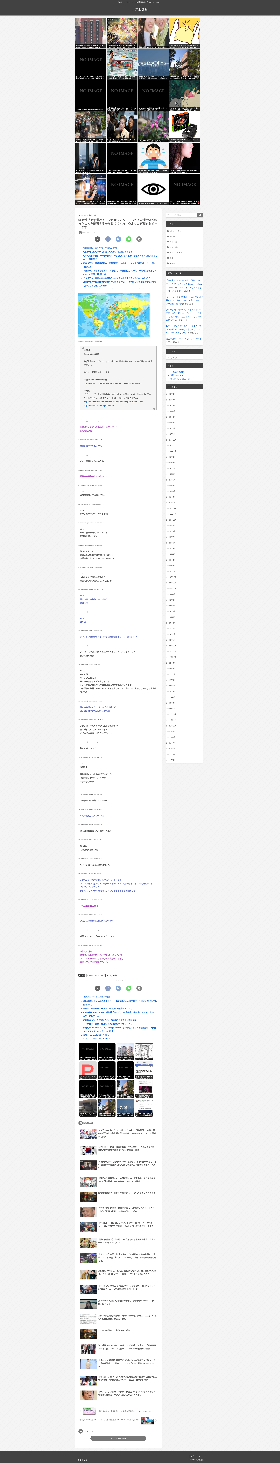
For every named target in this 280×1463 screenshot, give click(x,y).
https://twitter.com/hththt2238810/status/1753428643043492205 (113, 383)
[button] (139, 239)
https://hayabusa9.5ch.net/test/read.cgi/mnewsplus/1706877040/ (113, 402)
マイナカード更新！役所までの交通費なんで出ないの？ (107, 1024)
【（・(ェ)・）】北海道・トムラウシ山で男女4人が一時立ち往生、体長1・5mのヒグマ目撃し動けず (184, 300)
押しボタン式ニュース (180, 379)
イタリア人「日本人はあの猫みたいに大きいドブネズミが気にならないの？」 (117, 278)
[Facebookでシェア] (108, 239)
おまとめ (174, 357)
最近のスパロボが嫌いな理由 (96, 1035)
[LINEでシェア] (128, 239)
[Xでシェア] (97, 239)
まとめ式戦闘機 (177, 372)
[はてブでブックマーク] (118, 239)
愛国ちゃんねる (177, 375)
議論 (116, 975)
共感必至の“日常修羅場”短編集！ (97, 997)
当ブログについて (197, 1456)
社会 (109, 975)
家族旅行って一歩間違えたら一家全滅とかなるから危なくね (109, 1020)
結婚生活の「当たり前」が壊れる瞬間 (100, 248)
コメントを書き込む (118, 1438)
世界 (103, 975)
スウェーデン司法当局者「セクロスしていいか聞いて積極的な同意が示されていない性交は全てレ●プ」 (183, 329)
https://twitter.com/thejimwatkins (99, 406)
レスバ (91, 975)
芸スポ (83, 975)
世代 (97, 975)
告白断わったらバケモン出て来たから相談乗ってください (108, 252)
